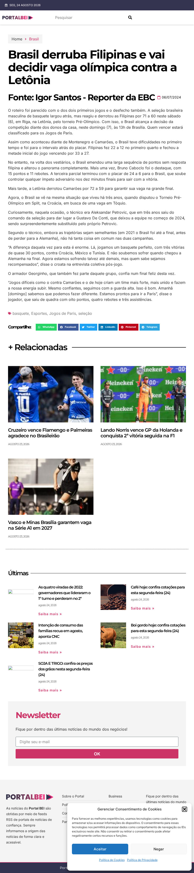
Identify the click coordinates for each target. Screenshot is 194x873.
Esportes (39, 313)
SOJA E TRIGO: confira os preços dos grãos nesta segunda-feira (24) (65, 669)
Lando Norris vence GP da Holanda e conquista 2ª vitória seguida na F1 (141, 433)
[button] (184, 809)
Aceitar (100, 849)
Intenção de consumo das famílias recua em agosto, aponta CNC (60, 631)
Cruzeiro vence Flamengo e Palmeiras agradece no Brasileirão (50, 433)
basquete (21, 313)
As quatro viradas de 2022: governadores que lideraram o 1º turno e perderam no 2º (64, 593)
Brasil (34, 39)
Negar (159, 849)
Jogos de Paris (62, 313)
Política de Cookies (112, 860)
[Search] (130, 17)
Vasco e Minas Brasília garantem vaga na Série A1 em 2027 (49, 525)
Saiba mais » (50, 614)
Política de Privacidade (142, 860)
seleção (85, 313)
